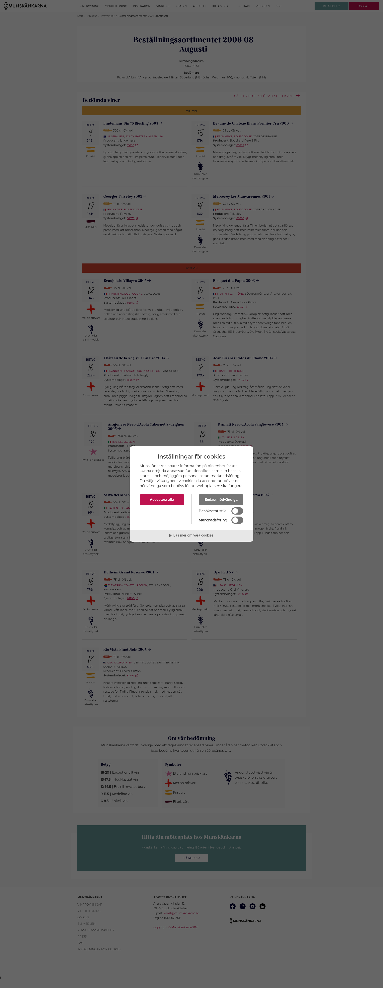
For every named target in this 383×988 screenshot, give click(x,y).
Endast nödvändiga (221, 500)
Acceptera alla (162, 500)
